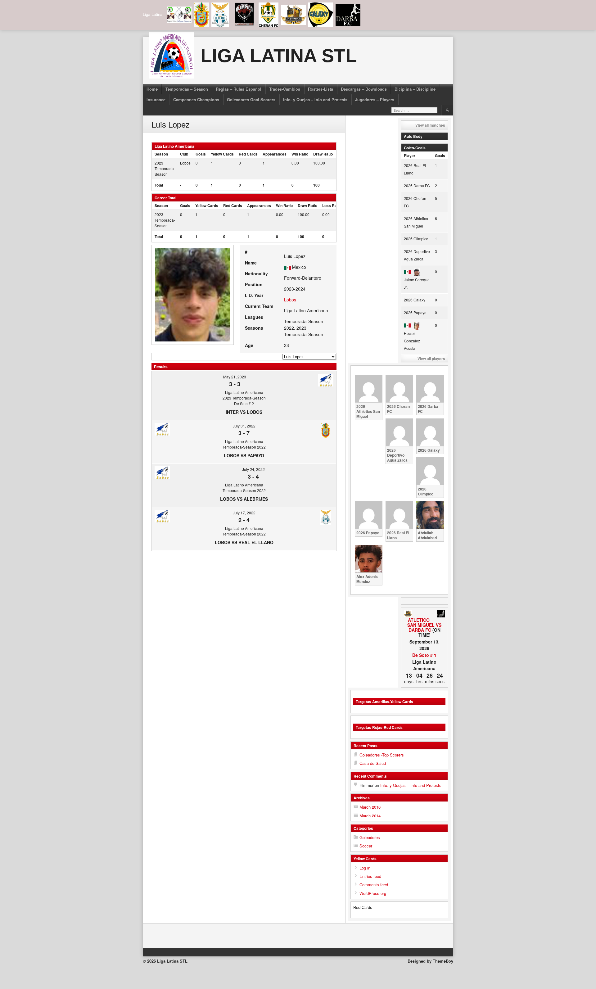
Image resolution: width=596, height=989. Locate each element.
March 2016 (370, 807)
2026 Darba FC (417, 185)
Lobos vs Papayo (244, 455)
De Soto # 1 (424, 655)
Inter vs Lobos (244, 412)
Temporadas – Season (186, 89)
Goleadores (369, 837)
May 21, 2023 (234, 376)
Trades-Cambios (284, 89)
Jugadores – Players (374, 99)
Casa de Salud (372, 763)
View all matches (430, 125)
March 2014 (370, 816)
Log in (364, 868)
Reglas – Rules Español (238, 89)
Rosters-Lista (320, 89)
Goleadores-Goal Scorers (251, 99)
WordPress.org (372, 893)
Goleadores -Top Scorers (381, 755)
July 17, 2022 (244, 512)
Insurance (156, 99)
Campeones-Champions (196, 99)
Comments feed (373, 884)
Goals (440, 155)
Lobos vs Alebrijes (244, 499)
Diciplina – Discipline (415, 89)
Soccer (365, 846)
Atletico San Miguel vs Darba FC (424, 625)
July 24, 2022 (253, 469)
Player (409, 155)
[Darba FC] (441, 614)
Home (152, 89)
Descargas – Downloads (364, 89)
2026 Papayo (415, 312)
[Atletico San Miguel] (408, 613)
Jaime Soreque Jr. (417, 283)
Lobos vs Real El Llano (244, 542)
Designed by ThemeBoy (430, 961)
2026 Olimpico (416, 238)
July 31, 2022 (244, 425)
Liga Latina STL (279, 55)
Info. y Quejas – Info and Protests (315, 99)
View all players (431, 358)
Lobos (185, 162)
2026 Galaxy (414, 299)
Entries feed (370, 876)
